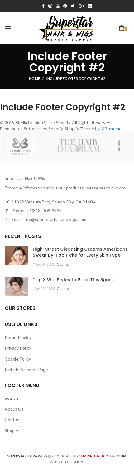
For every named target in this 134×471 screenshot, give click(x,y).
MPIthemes (112, 128)
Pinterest (65, 6)
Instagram (50, 6)
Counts (63, 264)
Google (81, 6)
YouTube (57, 6)
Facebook (43, 6)
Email (90, 6)
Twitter (73, 6)
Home (34, 79)
